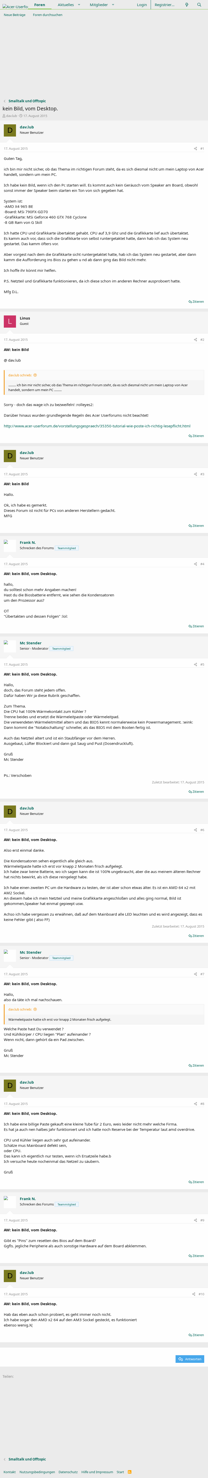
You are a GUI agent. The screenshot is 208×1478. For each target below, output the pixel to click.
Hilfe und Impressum (97, 1472)
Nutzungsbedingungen (37, 1472)
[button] (79, 4)
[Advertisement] (104, 58)
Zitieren (198, 301)
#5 (202, 664)
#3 (202, 474)
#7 (202, 974)
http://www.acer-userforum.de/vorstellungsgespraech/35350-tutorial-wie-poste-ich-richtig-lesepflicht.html (97, 425)
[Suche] (199, 4)
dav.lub (11, 115)
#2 (202, 339)
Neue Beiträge (14, 14)
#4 (202, 564)
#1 (202, 148)
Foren (39, 4)
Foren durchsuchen (47, 14)
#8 (202, 1103)
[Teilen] (195, 148)
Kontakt (10, 1472)
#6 (202, 830)
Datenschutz (68, 1472)
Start (120, 1472)
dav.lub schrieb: (20, 375)
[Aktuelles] (186, 4)
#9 (202, 1220)
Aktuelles (66, 4)
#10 (201, 1294)
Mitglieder (99, 4)
